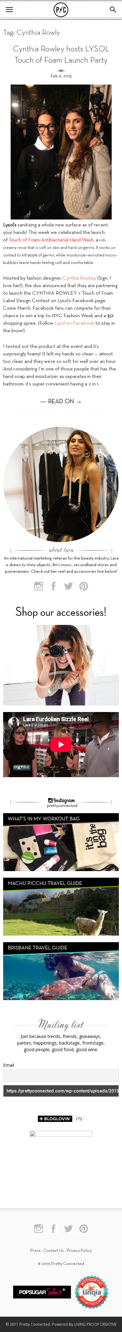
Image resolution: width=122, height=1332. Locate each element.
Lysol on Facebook (74, 323)
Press (35, 1251)
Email (8, 1065)
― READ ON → (61, 402)
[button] (113, 9)
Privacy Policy (79, 1251)
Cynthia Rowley (79, 278)
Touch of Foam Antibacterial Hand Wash (51, 240)
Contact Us (53, 1251)
